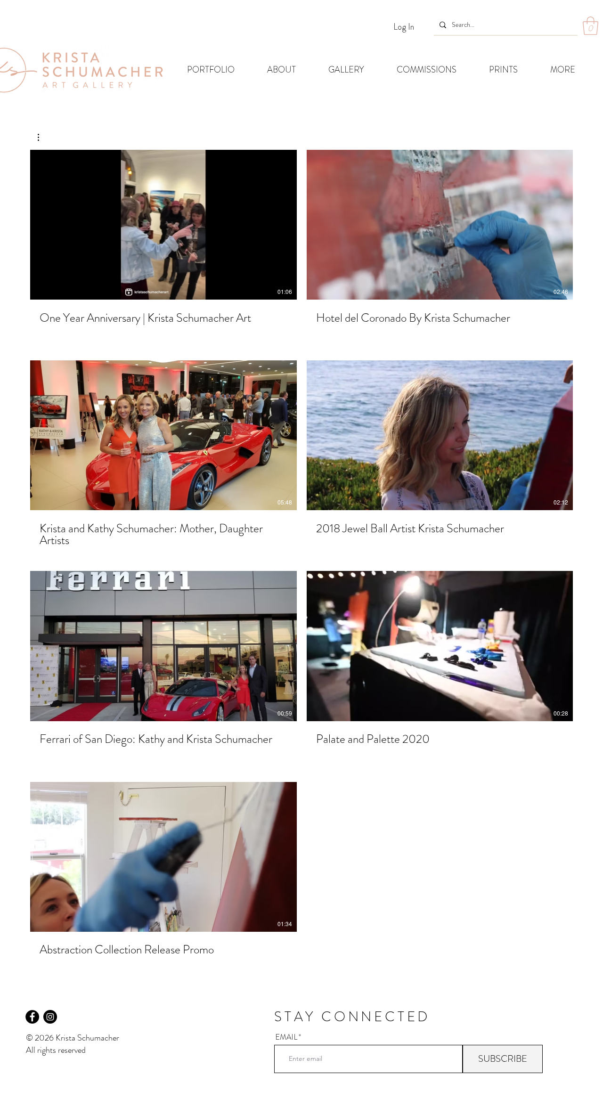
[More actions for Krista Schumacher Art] (43, 137)
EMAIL (286, 1037)
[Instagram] (50, 1017)
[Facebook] (32, 1017)
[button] (590, 25)
